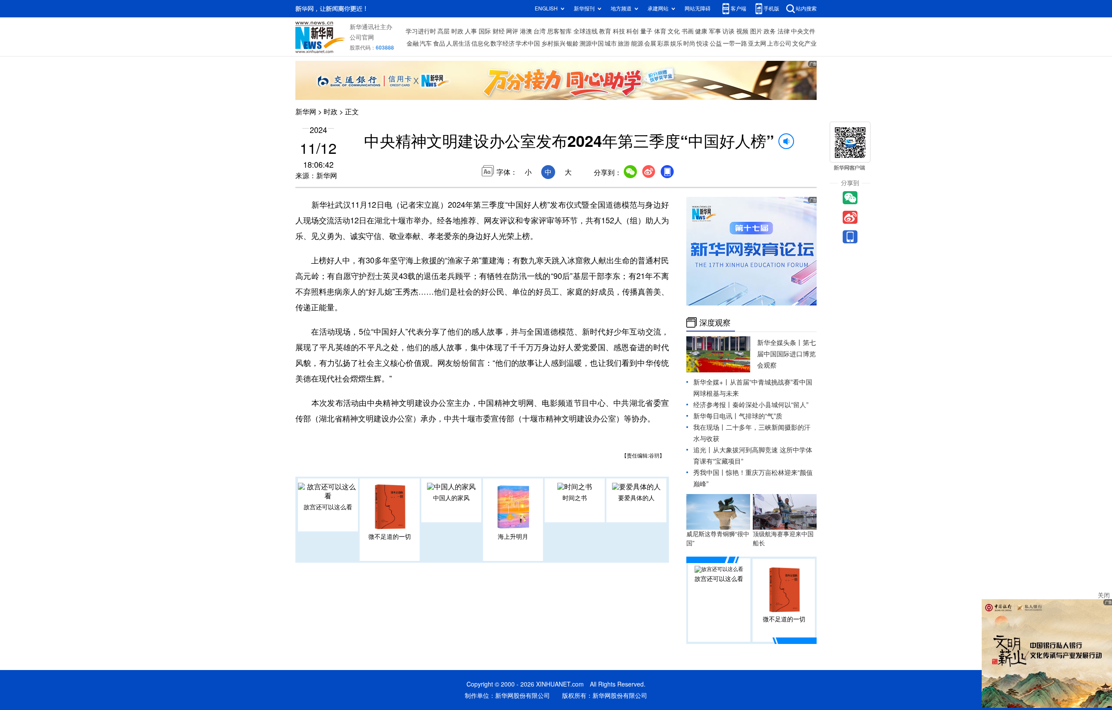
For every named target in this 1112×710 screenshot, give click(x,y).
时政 (457, 31)
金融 (413, 43)
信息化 (480, 43)
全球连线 (585, 31)
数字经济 (502, 43)
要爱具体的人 (636, 498)
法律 (784, 31)
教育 (605, 31)
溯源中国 (591, 43)
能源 (637, 43)
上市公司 (779, 43)
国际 (485, 31)
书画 (688, 31)
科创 (632, 31)
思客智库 (559, 31)
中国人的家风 (451, 498)
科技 (619, 31)
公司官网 (362, 37)
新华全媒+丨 (711, 382)
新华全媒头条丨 (780, 342)
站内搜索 (806, 8)
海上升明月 (513, 537)
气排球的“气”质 (760, 416)
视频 (742, 31)
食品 (439, 43)
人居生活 (458, 43)
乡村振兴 (553, 43)
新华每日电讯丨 (716, 416)
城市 (611, 43)
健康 (701, 31)
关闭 (1104, 595)
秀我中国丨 (709, 472)
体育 (660, 31)
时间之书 (575, 498)
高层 (443, 31)
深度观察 (715, 322)
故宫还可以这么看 (328, 507)
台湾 (539, 31)
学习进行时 (421, 31)
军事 (715, 31)
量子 (646, 31)
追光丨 (703, 450)
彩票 (663, 43)
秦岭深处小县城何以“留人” (770, 404)
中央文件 (803, 31)
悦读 (702, 43)
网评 (512, 31)
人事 (471, 31)
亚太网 (757, 43)
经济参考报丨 (712, 404)
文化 (674, 31)
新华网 (305, 111)
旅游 (624, 43)
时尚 (689, 43)
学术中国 (528, 43)
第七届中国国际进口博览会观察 (786, 353)
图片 (756, 31)
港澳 (526, 31)
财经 (499, 31)
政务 (770, 31)
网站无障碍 (698, 8)
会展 (650, 43)
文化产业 (804, 43)
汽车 (426, 43)
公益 (716, 43)
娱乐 (676, 43)
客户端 (738, 8)
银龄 (572, 43)
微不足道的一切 (389, 537)
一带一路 (735, 43)
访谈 (728, 31)
